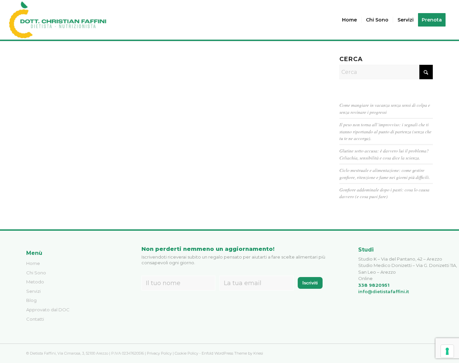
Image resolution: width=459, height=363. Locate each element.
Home (33, 263)
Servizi (33, 291)
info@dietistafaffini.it (383, 291)
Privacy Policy (159, 353)
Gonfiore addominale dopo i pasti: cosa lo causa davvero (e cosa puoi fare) (384, 192)
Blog (31, 300)
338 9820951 (373, 285)
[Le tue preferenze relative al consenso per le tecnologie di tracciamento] (447, 351)
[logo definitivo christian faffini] (57, 20)
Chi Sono (36, 272)
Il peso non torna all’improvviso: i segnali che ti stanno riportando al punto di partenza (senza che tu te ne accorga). (385, 131)
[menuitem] (349, 20)
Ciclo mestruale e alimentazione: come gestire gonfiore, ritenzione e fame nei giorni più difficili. (384, 173)
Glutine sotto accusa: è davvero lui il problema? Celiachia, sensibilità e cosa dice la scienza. (384, 154)
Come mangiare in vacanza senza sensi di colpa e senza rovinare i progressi (384, 108)
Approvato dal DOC (48, 309)
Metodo (35, 281)
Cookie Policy (186, 353)
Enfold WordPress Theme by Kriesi (232, 353)
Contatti (35, 319)
